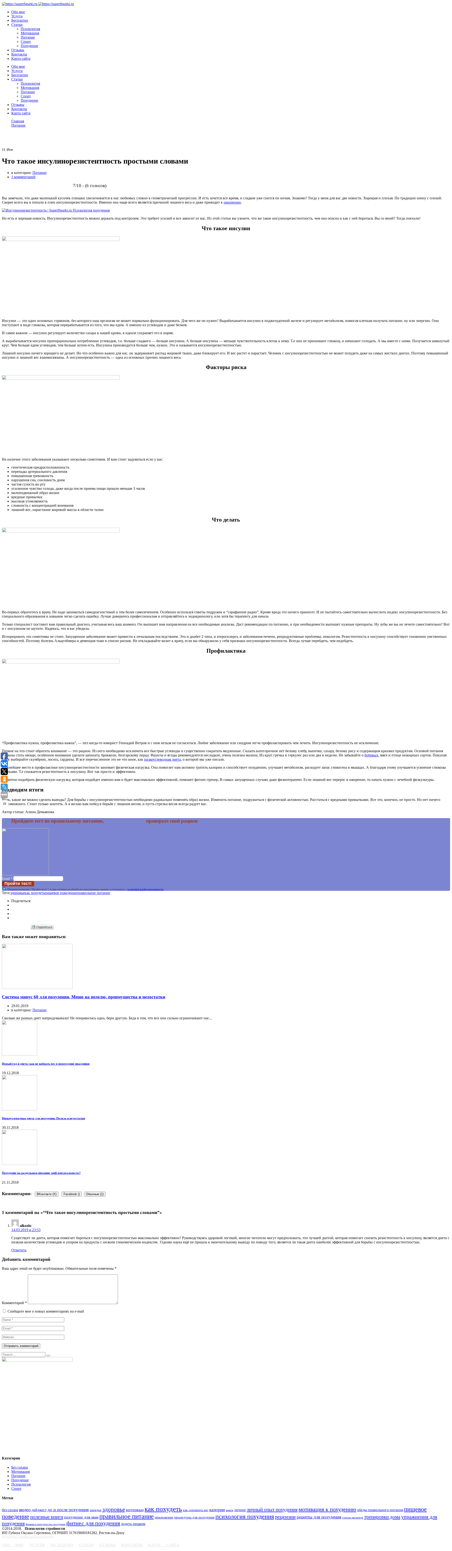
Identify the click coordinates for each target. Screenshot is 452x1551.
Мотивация (30, 33)
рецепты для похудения (319, 1517)
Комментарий (14, 1303)
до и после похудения (68, 1509)
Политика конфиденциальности (27, 1537)
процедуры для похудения (194, 1517)
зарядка (95, 1510)
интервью (135, 1509)
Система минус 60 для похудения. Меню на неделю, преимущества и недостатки (83, 996)
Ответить (18, 1250)
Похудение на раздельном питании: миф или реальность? (41, 1173)
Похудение (29, 46)
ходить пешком (133, 1524)
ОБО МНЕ (13, 1545)
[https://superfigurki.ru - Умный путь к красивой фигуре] (19, 4)
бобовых (371, 755)
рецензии (285, 1517)
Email (7, 878)
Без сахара (19, 1467)
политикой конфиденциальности (145, 889)
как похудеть (34, 893)
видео (25, 1509)
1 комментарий (23, 177)
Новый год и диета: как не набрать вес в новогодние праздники (45, 1063)
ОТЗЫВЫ (107, 1545)
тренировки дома (382, 1517)
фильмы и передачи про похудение (45, 1524)
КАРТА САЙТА (163, 1545)
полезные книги (46, 1516)
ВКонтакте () (46, 1194)
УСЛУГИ (37, 1545)
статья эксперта (352, 1517)
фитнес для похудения (93, 1523)
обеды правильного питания (380, 1510)
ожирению (232, 202)
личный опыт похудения (272, 1509)
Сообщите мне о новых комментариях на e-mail (46, 1311)
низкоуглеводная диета (162, 759)
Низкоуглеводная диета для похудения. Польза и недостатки (43, 1118)
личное (240, 1510)
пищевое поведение (61, 893)
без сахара (10, 1510)
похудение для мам (81, 1517)
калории (217, 1509)
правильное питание (93, 893)
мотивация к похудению (327, 1509)
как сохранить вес (195, 1510)
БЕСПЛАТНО (61, 1545)
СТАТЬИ (86, 1545)
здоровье (17, 893)
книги (229, 1510)
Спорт (26, 42)
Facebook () (72, 1194)
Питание (28, 37)
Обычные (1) (95, 1194)
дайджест (39, 1510)
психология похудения (244, 1516)
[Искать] (48, 1355)
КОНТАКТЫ (132, 1545)
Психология (30, 29)
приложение (164, 1517)
